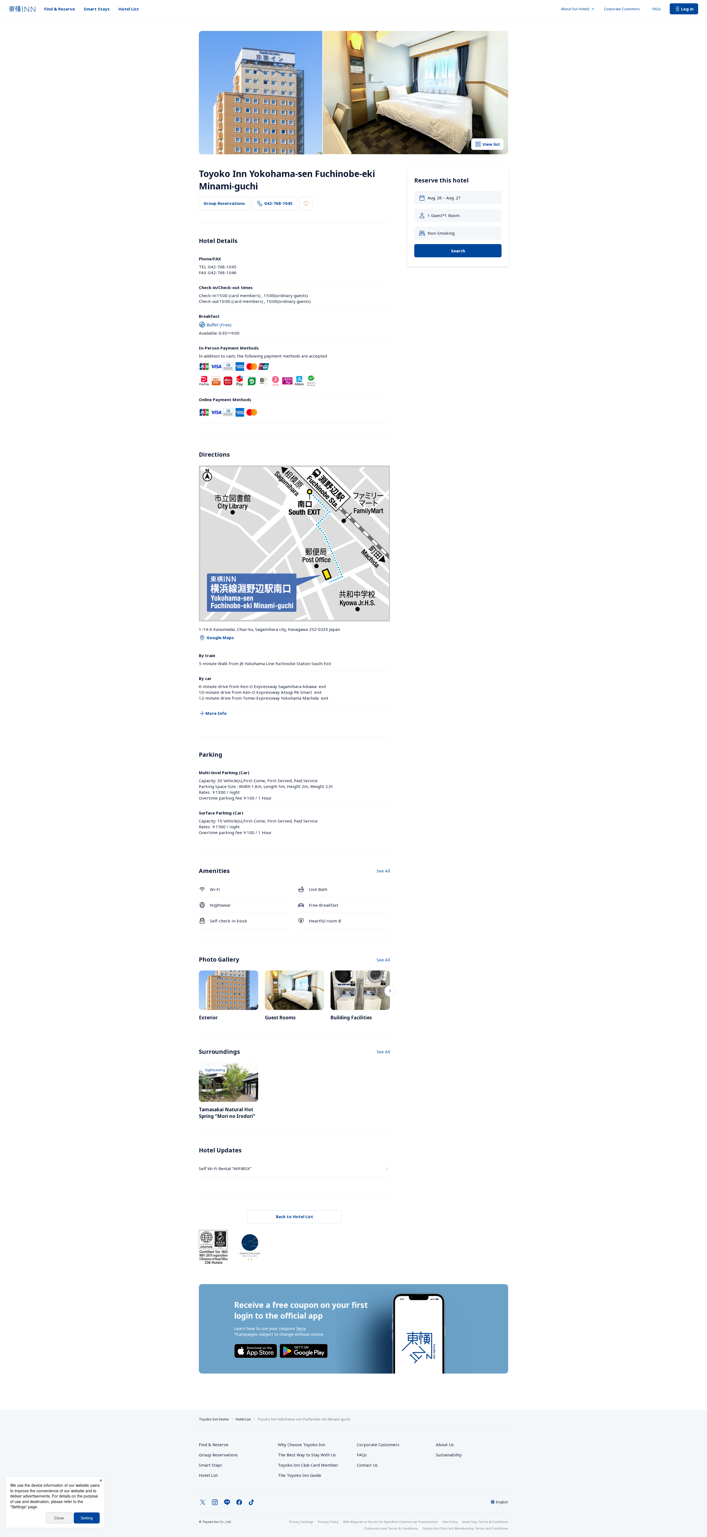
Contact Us (367, 1465)
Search (458, 250)
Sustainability (449, 1454)
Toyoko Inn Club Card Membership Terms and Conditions (465, 1528)
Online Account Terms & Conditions (391, 1528)
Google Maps (220, 637)
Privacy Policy (328, 1522)
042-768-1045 (278, 203)
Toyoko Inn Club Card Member (308, 1465)
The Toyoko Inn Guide (299, 1475)
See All (383, 871)
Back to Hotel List (294, 1216)
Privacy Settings (301, 1522)
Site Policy (450, 1522)
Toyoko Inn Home (214, 1419)
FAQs (656, 8)
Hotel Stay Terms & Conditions (485, 1522)
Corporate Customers (623, 8)
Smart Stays (97, 9)
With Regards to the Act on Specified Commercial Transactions (390, 1522)
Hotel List (128, 9)
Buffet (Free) (219, 324)
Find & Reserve (59, 9)
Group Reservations (224, 203)
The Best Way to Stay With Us (307, 1454)
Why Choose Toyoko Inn (301, 1444)
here (301, 1328)
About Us (445, 1444)
